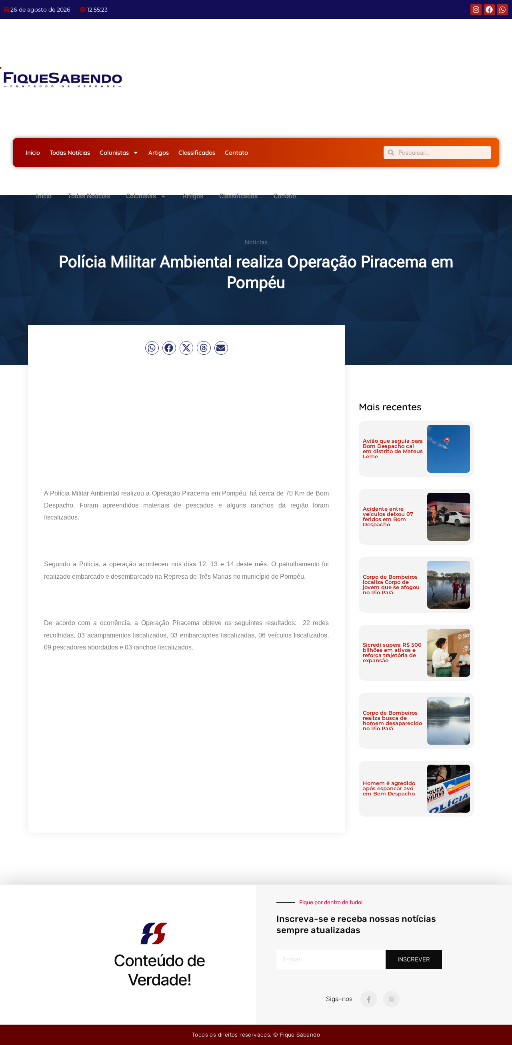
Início (33, 152)
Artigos (158, 152)
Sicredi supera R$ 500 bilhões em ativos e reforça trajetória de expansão (392, 652)
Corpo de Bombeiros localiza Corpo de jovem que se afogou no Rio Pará (391, 584)
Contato (236, 152)
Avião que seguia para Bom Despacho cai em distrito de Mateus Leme (393, 449)
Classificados (196, 152)
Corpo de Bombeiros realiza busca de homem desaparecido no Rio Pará (392, 720)
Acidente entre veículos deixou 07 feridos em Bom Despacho (388, 516)
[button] (152, 348)
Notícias (256, 242)
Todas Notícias (70, 152)
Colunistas (114, 152)
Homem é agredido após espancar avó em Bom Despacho (389, 788)
